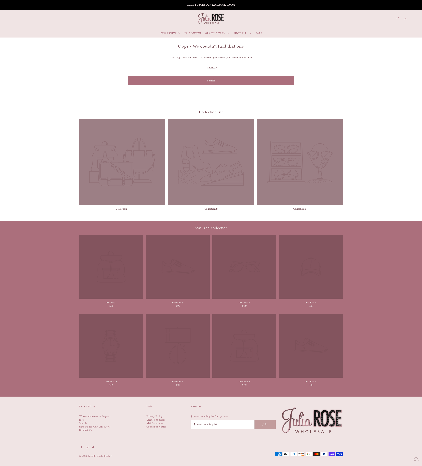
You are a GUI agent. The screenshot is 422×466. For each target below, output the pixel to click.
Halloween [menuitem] (192, 33)
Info (81, 419)
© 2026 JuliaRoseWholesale (94, 456)
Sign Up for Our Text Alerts (95, 426)
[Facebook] (81, 448)
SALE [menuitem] (259, 33)
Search (83, 423)
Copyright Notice (156, 426)
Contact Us (85, 430)
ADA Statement (155, 423)
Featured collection (211, 228)
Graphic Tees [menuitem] (215, 33)
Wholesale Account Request (95, 416)
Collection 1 (122, 208)
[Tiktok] (93, 448)
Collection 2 (211, 208)
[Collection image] (122, 162)
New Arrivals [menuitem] (170, 33)
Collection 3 (299, 208)
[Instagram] (87, 448)
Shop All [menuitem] (240, 33)
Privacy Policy (154, 416)
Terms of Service (156, 419)
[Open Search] (398, 18)
